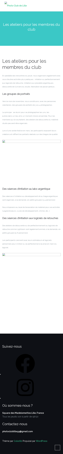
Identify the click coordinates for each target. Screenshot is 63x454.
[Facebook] (25, 374)
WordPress (41, 441)
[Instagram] (25, 398)
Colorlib (18, 441)
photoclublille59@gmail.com (17, 431)
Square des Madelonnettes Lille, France (23, 413)
